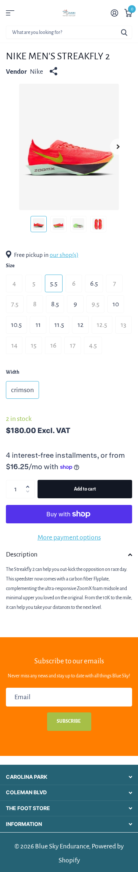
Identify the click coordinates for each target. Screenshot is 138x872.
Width (12, 372)
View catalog (10, 13)
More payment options (69, 537)
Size (10, 265)
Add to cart (85, 489)
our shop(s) (64, 255)
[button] (29, 482)
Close (69, 777)
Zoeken (124, 32)
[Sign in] (114, 13)
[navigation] (39, 224)
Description (22, 554)
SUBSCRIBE (69, 721)
